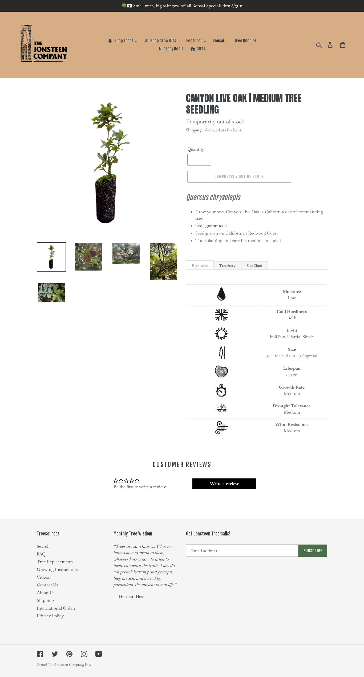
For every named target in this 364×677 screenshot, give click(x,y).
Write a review (224, 483)
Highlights (200, 265)
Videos (43, 577)
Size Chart (254, 265)
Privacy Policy (50, 616)
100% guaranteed (211, 225)
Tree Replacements (55, 562)
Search (43, 546)
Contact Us (47, 585)
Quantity (195, 149)
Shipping (193, 129)
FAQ (41, 554)
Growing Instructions (57, 569)
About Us (45, 592)
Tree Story (227, 265)
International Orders (56, 608)
